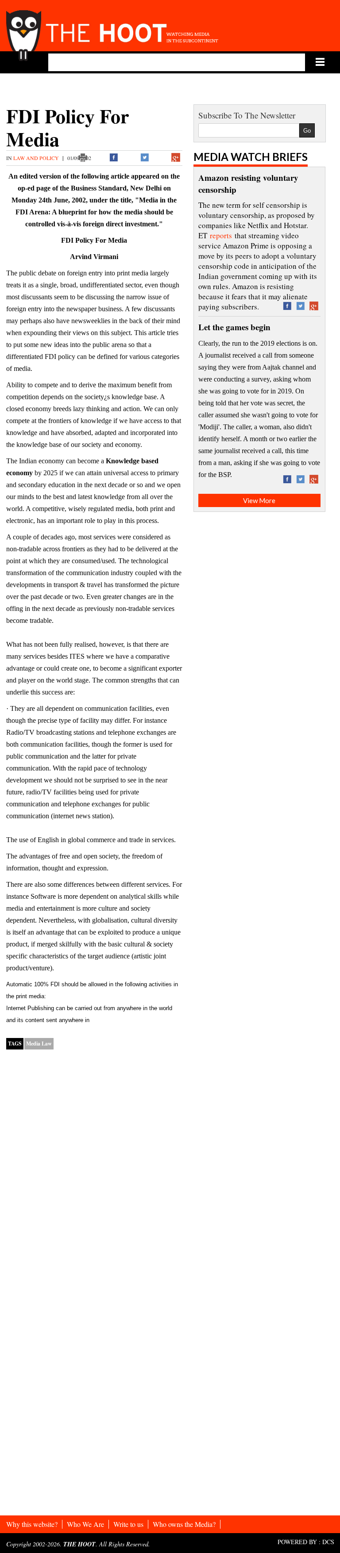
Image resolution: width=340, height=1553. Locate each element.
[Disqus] (94, 1169)
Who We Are (85, 1524)
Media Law (39, 1043)
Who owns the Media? (184, 1524)
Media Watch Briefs (250, 156)
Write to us (128, 1524)
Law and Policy (36, 157)
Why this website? (32, 1524)
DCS (328, 1542)
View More (259, 500)
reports (221, 235)
